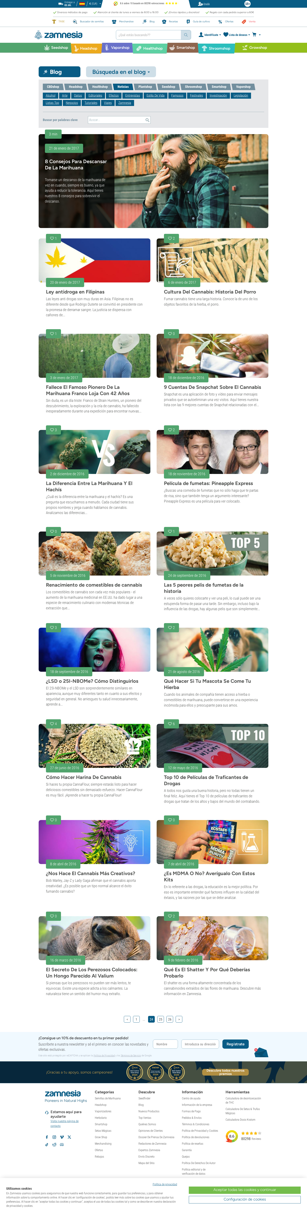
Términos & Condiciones (195, 1124)
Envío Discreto (146, 1156)
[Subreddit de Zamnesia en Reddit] (54, 1145)
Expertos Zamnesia (149, 1150)
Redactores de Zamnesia (152, 1143)
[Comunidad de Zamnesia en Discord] (62, 1145)
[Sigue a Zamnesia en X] (69, 1137)
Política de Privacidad (104, 1055)
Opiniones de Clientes (150, 1130)
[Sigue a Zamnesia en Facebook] (47, 1137)
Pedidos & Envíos (192, 1117)
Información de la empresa (197, 1104)
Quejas (186, 1156)
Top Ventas (144, 1117)
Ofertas (99, 1150)
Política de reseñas (192, 1143)
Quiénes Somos (147, 1124)
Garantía (187, 1150)
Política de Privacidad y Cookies (200, 1130)
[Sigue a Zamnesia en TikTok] (47, 1145)
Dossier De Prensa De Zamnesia (156, 1137)
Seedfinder (144, 1098)
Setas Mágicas (103, 1130)
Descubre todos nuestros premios (225, 1072)
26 (169, 1019)
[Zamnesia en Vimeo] (62, 1137)
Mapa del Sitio (146, 1163)
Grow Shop (101, 1137)
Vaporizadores (103, 1111)
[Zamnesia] (72, 35)
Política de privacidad (165, 1184)
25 (160, 1019)
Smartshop (101, 1124)
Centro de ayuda (191, 1098)
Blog (141, 1104)
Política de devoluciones (195, 1137)
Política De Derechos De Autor (199, 1163)
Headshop (101, 1104)
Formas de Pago (191, 1111)
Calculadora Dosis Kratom (240, 1119)
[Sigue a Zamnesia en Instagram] (54, 1137)
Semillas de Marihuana (108, 1098)
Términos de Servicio (131, 1055)
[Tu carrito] (257, 35)
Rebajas (99, 1156)
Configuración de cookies (245, 1199)
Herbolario (101, 1117)
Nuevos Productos (148, 1111)
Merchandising (103, 1143)
